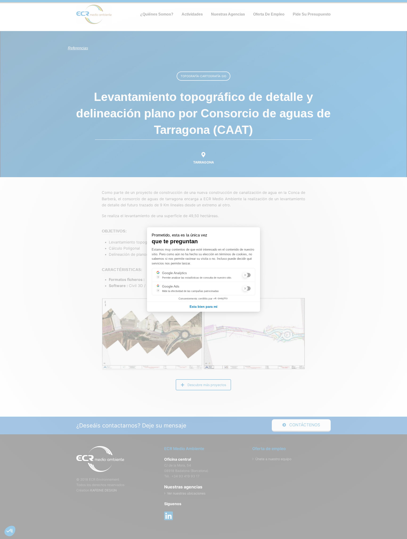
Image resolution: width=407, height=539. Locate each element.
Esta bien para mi (203, 306)
